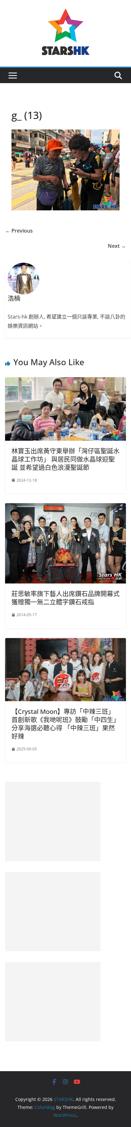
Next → (117, 245)
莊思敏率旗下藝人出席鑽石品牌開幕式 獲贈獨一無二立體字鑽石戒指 (68, 598)
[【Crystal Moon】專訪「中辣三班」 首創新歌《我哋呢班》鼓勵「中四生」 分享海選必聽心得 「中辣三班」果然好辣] (65, 642)
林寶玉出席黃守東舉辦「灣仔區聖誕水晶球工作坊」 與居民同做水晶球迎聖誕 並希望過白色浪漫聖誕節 (65, 459)
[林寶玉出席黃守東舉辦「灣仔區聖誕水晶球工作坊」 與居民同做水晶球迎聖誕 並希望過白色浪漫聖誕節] (65, 381)
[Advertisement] (52, 821)
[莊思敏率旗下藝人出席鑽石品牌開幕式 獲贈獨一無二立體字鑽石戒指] (65, 507)
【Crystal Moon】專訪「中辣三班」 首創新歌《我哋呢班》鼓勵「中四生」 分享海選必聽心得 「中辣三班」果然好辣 (65, 724)
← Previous (19, 230)
